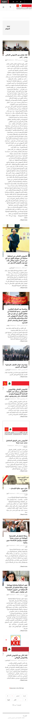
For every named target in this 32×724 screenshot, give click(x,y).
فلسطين (7, 399)
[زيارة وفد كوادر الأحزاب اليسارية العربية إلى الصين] (16, 355)
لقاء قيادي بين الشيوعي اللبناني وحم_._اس (16, 55)
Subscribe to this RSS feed (17, 688)
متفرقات (25, 446)
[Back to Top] (4, 717)
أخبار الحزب (11, 268)
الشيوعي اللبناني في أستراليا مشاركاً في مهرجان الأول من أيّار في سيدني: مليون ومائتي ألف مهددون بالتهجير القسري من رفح (16, 260)
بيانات (8, 325)
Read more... (23, 219)
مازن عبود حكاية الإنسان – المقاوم (18, 489)
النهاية (8, 700)
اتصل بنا (25, 715)
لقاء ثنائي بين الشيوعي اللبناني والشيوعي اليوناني (16, 656)
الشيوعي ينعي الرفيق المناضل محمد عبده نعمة (16, 441)
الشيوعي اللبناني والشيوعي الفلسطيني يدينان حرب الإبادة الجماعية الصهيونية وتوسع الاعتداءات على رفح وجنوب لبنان (16, 392)
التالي (15, 700)
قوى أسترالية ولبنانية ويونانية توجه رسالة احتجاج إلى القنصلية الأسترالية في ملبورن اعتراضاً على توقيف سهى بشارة (16, 588)
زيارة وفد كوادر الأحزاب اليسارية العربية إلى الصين (16, 365)
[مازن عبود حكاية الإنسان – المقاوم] (16, 482)
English (4, 1)
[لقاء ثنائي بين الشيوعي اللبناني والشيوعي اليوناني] (16, 645)
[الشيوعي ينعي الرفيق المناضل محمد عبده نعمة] (16, 431)
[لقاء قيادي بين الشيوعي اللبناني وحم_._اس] (16, 48)
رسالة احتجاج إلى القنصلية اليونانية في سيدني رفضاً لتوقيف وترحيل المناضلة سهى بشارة (16, 539)
